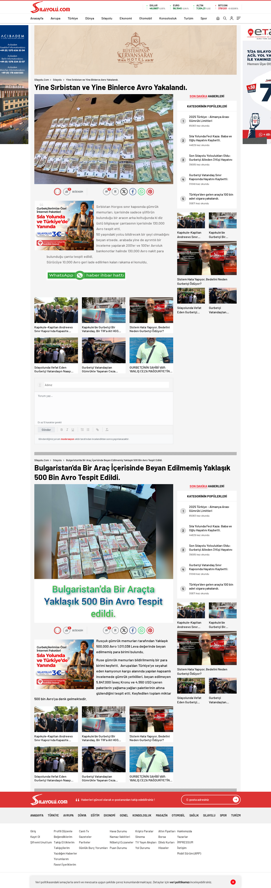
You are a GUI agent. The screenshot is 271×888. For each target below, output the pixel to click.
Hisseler (163, 848)
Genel (124, 815)
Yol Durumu (142, 848)
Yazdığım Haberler (65, 853)
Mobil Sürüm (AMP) (189, 853)
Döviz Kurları (166, 842)
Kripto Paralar (144, 831)
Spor (204, 18)
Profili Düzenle (63, 831)
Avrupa (55, 18)
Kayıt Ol (35, 836)
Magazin (161, 815)
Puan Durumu (118, 848)
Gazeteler (85, 836)
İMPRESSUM (185, 842)
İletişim (181, 848)
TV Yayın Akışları (145, 842)
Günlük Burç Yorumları (93, 848)
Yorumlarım (61, 859)
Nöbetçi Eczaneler (122, 842)
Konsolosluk (168, 18)
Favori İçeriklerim (65, 864)
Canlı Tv (84, 831)
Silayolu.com (41, 79)
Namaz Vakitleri (120, 836)
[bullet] (88, 429)
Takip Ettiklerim (64, 842)
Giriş (33, 831)
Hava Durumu (118, 831)
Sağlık (194, 815)
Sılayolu (106, 18)
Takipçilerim (62, 848)
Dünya (89, 18)
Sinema (140, 836)
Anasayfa (36, 18)
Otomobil (145, 18)
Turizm (188, 18)
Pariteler (84, 842)
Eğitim (95, 815)
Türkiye (73, 18)
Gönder (46, 429)
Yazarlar (182, 836)
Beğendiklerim (63, 836)
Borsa (162, 836)
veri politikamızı (180, 882)
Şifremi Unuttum (41, 842)
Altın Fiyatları (166, 831)
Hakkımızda (184, 831)
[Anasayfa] (218, 18)
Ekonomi (126, 18)
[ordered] (82, 429)
